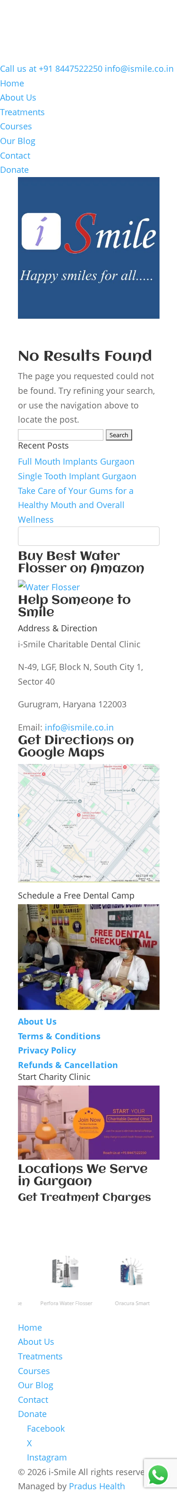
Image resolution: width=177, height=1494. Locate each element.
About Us (18, 97)
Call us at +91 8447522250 (51, 68)
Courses (16, 126)
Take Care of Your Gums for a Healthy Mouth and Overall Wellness (76, 505)
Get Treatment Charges (84, 1198)
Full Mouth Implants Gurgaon (76, 461)
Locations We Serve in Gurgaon (83, 1175)
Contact (15, 155)
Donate (14, 169)
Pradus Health (97, 1486)
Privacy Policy (47, 1050)
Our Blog (17, 140)
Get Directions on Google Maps (76, 747)
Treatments (22, 112)
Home (12, 83)
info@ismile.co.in (79, 727)
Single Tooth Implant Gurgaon (77, 476)
